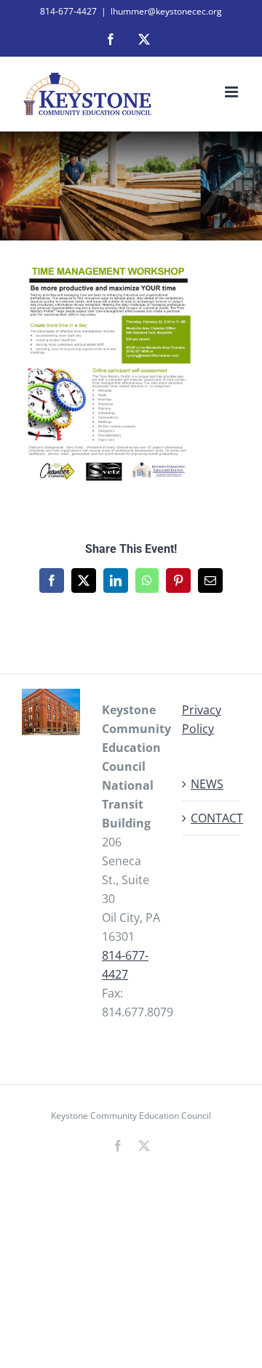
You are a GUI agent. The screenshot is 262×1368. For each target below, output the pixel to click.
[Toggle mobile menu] (232, 92)
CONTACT (212, 818)
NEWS (207, 784)
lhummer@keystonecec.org (166, 11)
